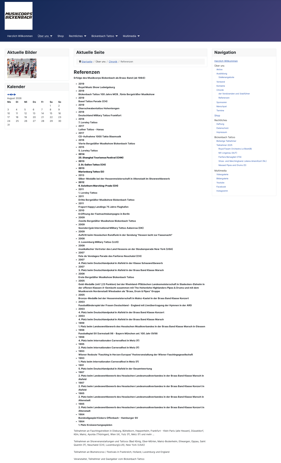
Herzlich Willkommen (20, 36)
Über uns (43, 36)
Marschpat (221, 106)
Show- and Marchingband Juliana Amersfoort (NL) (243, 161)
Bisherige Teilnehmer (226, 141)
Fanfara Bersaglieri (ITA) (230, 157)
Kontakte (220, 86)
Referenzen (224, 97)
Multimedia (129, 36)
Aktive (219, 69)
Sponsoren (221, 102)
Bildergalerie (222, 178)
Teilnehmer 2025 (224, 145)
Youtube (220, 182)
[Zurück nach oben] (276, 457)
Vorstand (220, 81)
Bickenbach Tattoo (102, 36)
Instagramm (222, 191)
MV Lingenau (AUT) (228, 153)
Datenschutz (222, 128)
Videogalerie (222, 174)
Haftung (220, 124)
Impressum (221, 132)
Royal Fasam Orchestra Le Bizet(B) (235, 148)
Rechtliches (76, 36)
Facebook (221, 186)
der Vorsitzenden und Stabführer (234, 93)
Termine (220, 110)
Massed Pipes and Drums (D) (232, 165)
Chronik (220, 90)
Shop (61, 36)
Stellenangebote (226, 77)
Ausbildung (221, 73)
